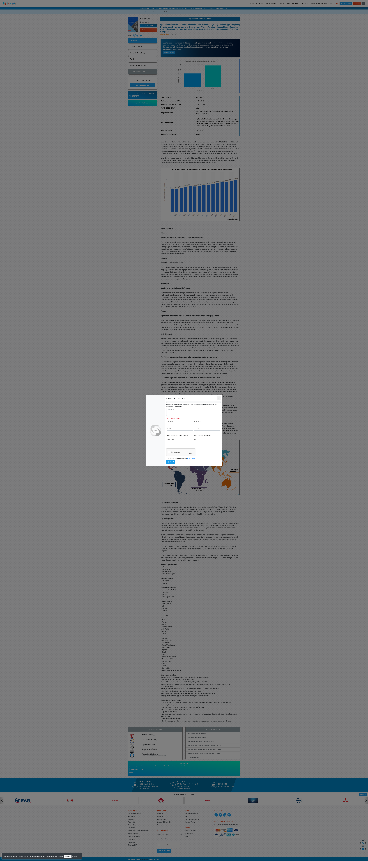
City (195, 439)
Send (172, 462)
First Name (170, 421)
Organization (171, 439)
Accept (67, 856)
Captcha (168, 447)
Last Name (197, 421)
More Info (75, 856)
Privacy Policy (191, 458)
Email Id (169, 429)
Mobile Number (198, 429)
